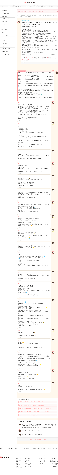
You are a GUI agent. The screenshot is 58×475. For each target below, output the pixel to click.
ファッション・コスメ (7, 37)
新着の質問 (4, 10)
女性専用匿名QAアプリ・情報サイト (29, 3)
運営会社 (51, 457)
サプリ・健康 (5, 35)
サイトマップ (41, 463)
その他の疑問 (5, 51)
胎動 (24, 57)
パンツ (53, 57)
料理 (30, 60)
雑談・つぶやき (5, 54)
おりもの (29, 57)
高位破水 (25, 60)
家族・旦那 (4, 43)
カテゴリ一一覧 (41, 461)
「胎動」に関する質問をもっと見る (37, 439)
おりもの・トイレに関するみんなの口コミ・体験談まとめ (31, 401)
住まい (3, 24)
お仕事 (3, 27)
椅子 (45, 57)
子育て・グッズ (5, 18)
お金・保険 (4, 21)
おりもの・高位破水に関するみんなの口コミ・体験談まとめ (31, 405)
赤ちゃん (40, 57)
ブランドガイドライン (42, 458)
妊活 (3, 32)
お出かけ (4, 46)
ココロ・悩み (5, 40)
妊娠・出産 (4, 16)
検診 (49, 57)
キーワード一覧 (41, 460)
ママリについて (41, 457)
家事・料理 (4, 29)
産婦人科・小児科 (6, 48)
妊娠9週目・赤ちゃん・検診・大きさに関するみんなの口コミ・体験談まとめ (35, 411)
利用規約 (51, 460)
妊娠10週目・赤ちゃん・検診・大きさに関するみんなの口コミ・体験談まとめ (35, 415)
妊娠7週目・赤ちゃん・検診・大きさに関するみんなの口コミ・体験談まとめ (35, 408)
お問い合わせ (52, 458)
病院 (35, 57)
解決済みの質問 (5, 13)
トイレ (35, 60)
